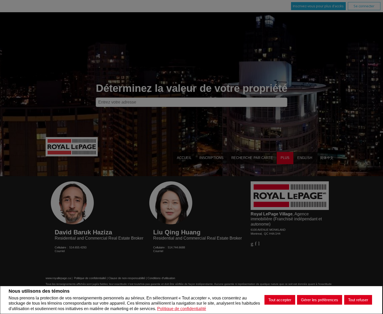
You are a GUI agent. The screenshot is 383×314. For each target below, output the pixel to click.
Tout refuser (358, 300)
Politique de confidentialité (181, 308)
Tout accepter (279, 300)
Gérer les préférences (319, 300)
